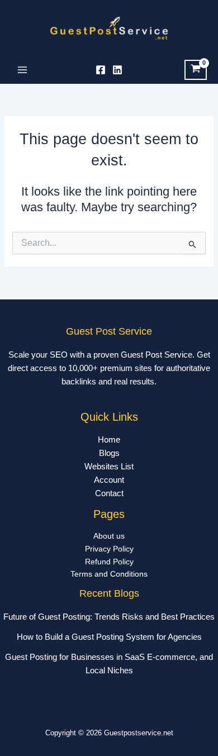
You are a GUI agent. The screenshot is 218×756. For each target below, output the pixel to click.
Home (109, 439)
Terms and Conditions (109, 574)
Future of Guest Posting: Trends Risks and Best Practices (109, 616)
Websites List (109, 466)
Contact (109, 493)
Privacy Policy (109, 549)
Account (109, 480)
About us (109, 536)
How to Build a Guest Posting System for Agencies (109, 637)
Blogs (109, 453)
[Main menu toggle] (22, 70)
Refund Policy (109, 562)
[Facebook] (101, 70)
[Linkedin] (117, 70)
